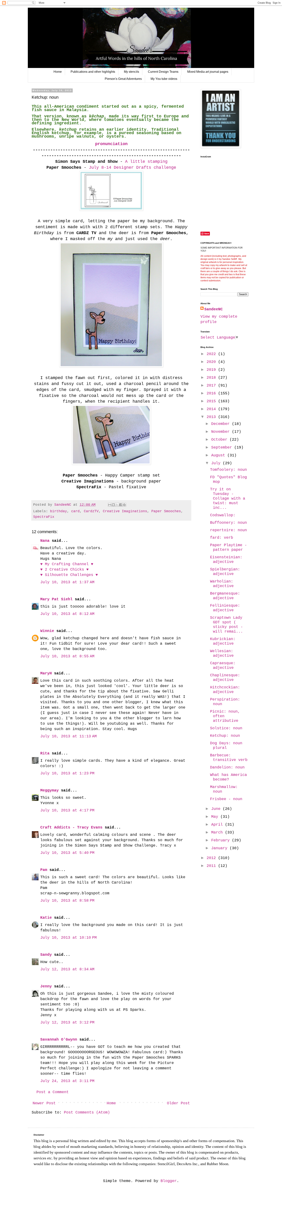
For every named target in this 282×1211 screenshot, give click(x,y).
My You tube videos (164, 78)
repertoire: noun (228, 530)
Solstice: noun (226, 728)
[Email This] (110, 505)
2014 (212, 409)
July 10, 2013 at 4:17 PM (67, 810)
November (221, 432)
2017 (212, 385)
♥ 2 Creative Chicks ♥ (64, 569)
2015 (212, 401)
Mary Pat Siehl (56, 599)
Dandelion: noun (227, 767)
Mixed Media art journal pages (207, 71)
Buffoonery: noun (228, 522)
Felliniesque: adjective (225, 607)
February (221, 840)
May (215, 816)
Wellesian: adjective (222, 653)
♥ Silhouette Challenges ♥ (69, 575)
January (220, 848)
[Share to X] (117, 505)
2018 (212, 377)
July (217, 463)
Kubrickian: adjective (222, 641)
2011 (212, 866)
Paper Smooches (166, 511)
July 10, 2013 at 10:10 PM (68, 937)
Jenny (46, 986)
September (222, 447)
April (218, 824)
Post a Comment (52, 1092)
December (221, 424)
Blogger (169, 1181)
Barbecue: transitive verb (228, 757)
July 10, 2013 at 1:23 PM (67, 773)
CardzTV (91, 511)
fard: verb (221, 537)
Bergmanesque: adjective (225, 595)
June (217, 809)
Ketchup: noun (225, 736)
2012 (212, 858)
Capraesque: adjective (222, 665)
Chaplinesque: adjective (225, 677)
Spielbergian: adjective (225, 571)
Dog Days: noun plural (226, 745)
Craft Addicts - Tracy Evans (71, 827)
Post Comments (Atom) (87, 1112)
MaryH (46, 673)
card (75, 511)
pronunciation (111, 144)
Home (58, 71)
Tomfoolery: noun (228, 470)
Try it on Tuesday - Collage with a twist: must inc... (227, 498)
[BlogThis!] (113, 505)
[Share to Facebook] (121, 505)
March (218, 832)
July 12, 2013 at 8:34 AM (67, 969)
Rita (44, 753)
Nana (44, 541)
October (220, 439)
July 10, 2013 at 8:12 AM (67, 614)
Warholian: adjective (222, 583)
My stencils (131, 71)
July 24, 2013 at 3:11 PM (67, 1081)
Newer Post (44, 1103)
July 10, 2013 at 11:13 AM (68, 736)
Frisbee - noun (226, 799)
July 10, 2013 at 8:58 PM (67, 900)
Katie (46, 917)
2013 (212, 417)
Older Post (178, 1103)
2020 (212, 362)
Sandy (46, 954)
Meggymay (49, 790)
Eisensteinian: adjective (226, 559)
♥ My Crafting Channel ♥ (66, 564)
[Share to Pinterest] (124, 505)
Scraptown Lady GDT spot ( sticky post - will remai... (226, 624)
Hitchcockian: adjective (225, 689)
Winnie (47, 631)
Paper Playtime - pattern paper (228, 547)
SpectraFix (43, 517)
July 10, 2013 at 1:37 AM (67, 582)
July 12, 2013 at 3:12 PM (67, 1022)
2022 (212, 354)
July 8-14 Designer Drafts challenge (131, 167)
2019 (212, 370)
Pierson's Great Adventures (123, 78)
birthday (58, 511)
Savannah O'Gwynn (58, 1039)
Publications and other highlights (93, 71)
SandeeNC (213, 309)
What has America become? (228, 777)
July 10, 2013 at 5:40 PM (67, 853)
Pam (43, 870)
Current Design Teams (163, 71)
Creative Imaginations (125, 511)
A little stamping (146, 161)
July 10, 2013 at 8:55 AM (67, 656)
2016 (212, 393)
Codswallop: (222, 515)
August (219, 455)
